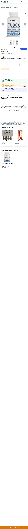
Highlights (4, 53)
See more (3, 60)
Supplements (8, 7)
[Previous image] (3, 24)
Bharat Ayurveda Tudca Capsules (10, 9)
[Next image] (25, 24)
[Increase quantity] (25, 64)
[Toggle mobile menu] (25, 1)
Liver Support (15, 7)
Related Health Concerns (20, 95)
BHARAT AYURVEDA (5, 51)
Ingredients (10, 95)
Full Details (4, 95)
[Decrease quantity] (21, 64)
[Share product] (24, 13)
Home (2, 7)
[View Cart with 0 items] (21, 1)
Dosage (10, 53)
